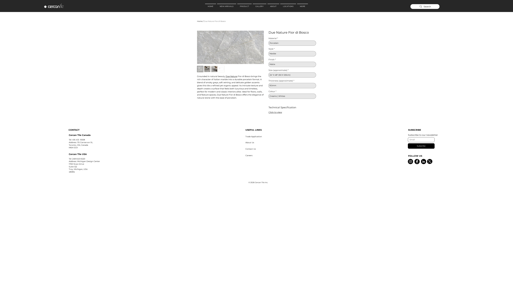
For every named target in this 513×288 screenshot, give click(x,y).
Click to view (275, 112)
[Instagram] (410, 161)
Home (200, 21)
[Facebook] (417, 161)
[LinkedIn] (423, 161)
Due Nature (231, 76)
